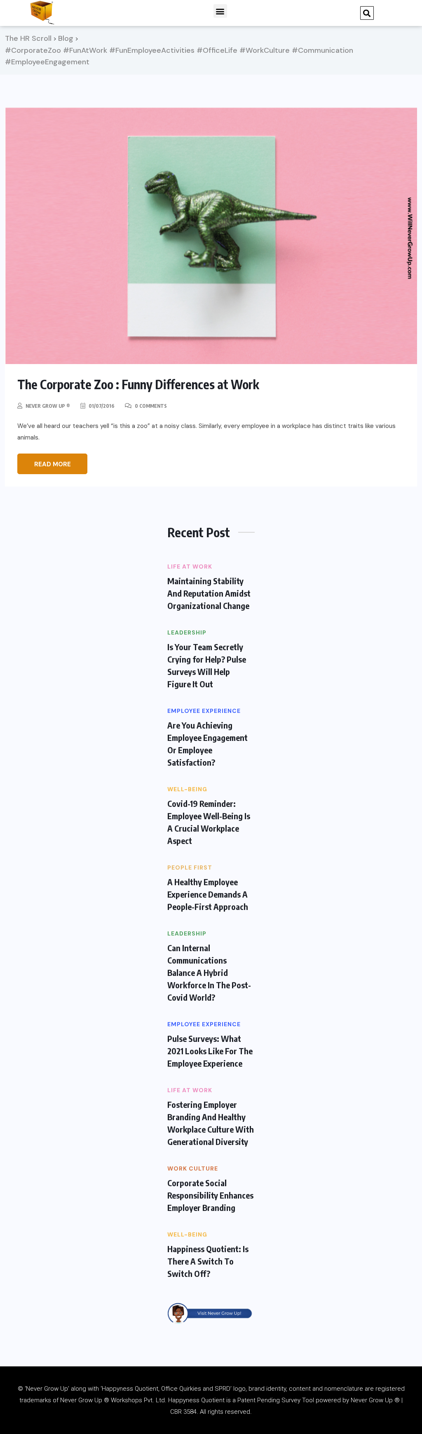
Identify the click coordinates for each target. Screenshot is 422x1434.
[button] (220, 11)
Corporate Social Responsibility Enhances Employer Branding (210, 1195)
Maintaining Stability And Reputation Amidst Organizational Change (209, 593)
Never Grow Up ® (48, 406)
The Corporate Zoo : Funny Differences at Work (138, 384)
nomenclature (343, 1388)
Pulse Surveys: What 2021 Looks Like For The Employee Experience (210, 1050)
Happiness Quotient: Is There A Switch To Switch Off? (208, 1261)
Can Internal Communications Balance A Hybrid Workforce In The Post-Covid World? (209, 972)
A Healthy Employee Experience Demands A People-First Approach (207, 894)
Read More (52, 464)
